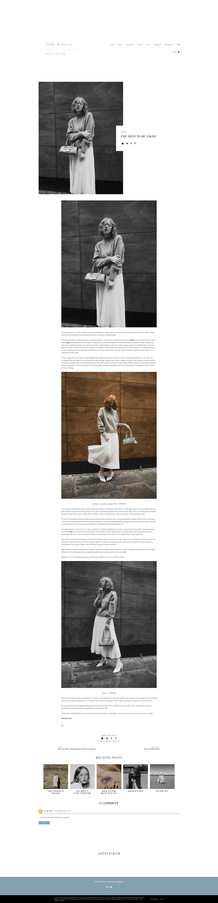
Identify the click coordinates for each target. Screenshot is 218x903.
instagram (157, 45)
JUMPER (95, 504)
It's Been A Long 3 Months (82, 792)
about (120, 45)
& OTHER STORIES (106, 504)
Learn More (154, 899)
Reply (44, 822)
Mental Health (113, 741)
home (112, 45)
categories (130, 45)
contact (140, 45)
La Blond (48, 811)
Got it (162, 899)
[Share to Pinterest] (135, 143)
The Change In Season (56, 792)
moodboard (169, 45)
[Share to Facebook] (131, 143)
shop (148, 45)
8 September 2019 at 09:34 (63, 811)
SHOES (104, 693)
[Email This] (123, 143)
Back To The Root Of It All (109, 792)
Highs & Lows (135, 791)
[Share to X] (127, 143)
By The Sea (162, 791)
